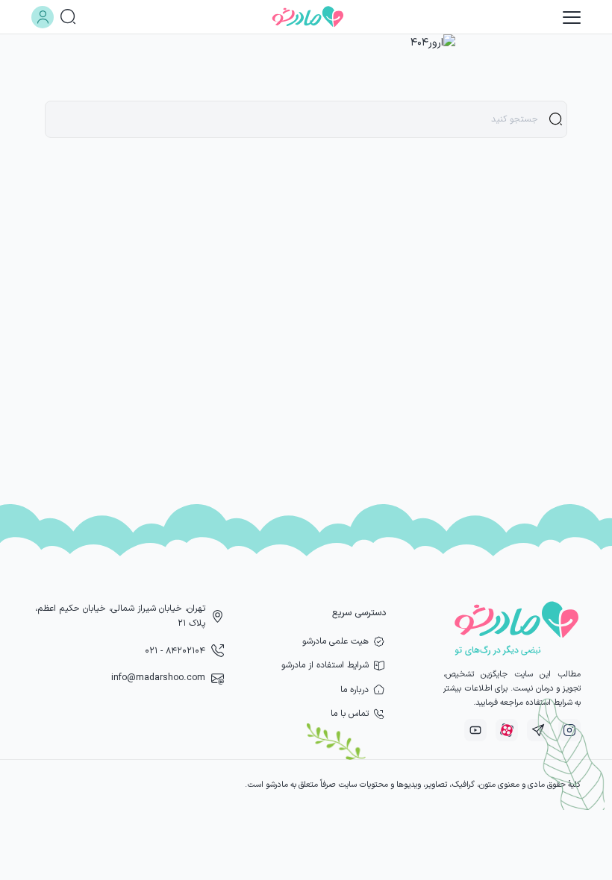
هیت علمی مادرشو (335, 641)
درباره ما (354, 690)
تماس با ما (350, 713)
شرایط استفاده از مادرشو (325, 665)
